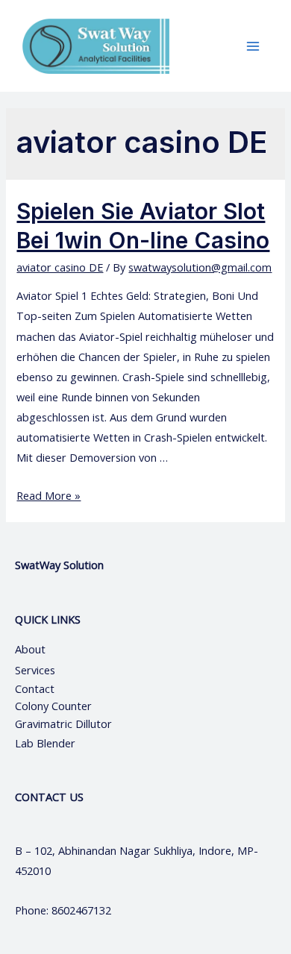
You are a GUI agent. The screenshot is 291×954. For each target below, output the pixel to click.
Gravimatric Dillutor (63, 723)
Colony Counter (53, 705)
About (43, 648)
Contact (36, 688)
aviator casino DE (59, 267)
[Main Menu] (253, 46)
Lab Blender (45, 742)
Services (35, 669)
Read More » (48, 495)
